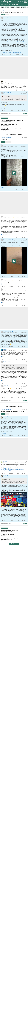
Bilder (13, 4)
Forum (10, 4)
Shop (17, 4)
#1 (26, 17)
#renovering (10, 52)
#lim (6, 52)
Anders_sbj (5, 385)
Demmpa (5, 461)
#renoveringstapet (17, 52)
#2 (26, 80)
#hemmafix (3, 52)
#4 (26, 278)
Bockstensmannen (7, 145)
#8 (26, 361)
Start (2, 4)
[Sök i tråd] (8, 14)
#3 (26, 92)
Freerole (5, 349)
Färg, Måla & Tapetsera (16, 134)
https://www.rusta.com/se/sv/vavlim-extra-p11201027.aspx (13, 41)
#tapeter (2, 187)
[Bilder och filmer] (10, 142)
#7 (26, 349)
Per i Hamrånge (6, 361)
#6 (26, 331)
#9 (26, 385)
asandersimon (6, 17)
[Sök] (16, 1)
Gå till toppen (14, 543)
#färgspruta (3, 433)
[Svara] (6, 14)
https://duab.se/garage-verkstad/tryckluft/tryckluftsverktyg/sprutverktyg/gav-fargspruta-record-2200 (12, 469)
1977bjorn (5, 80)
